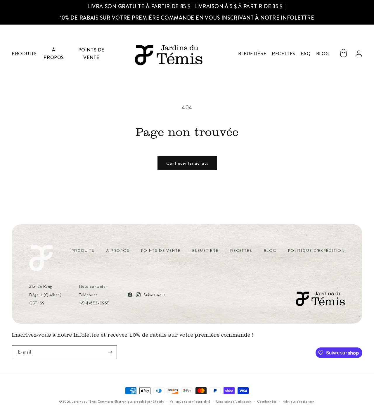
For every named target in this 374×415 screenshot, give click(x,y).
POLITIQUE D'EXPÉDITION (316, 250)
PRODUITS (83, 250)
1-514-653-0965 (94, 303)
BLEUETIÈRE (205, 250)
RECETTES (241, 250)
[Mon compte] (358, 54)
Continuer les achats (187, 163)
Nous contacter (93, 286)
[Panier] (343, 53)
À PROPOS (117, 250)
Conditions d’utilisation (234, 401)
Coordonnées (267, 401)
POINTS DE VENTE (161, 250)
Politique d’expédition (299, 401)
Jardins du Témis (84, 401)
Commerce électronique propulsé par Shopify (131, 401)
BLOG (270, 250)
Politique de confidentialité (190, 401)
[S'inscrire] (110, 352)
